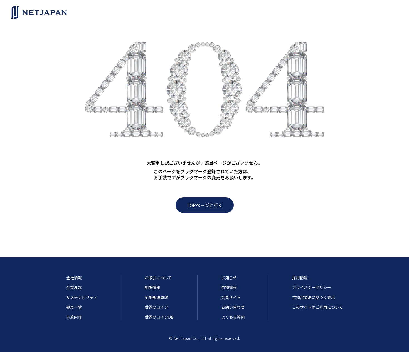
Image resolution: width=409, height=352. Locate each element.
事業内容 (74, 317)
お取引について (158, 277)
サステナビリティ (81, 297)
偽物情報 (229, 287)
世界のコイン (156, 307)
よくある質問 (233, 317)
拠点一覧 (74, 307)
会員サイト (231, 297)
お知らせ (229, 277)
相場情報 (152, 287)
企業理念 (74, 287)
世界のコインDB (159, 317)
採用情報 (300, 277)
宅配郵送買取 (156, 297)
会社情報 (74, 277)
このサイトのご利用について (317, 307)
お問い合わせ (233, 307)
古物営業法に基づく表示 (313, 297)
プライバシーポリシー (311, 287)
